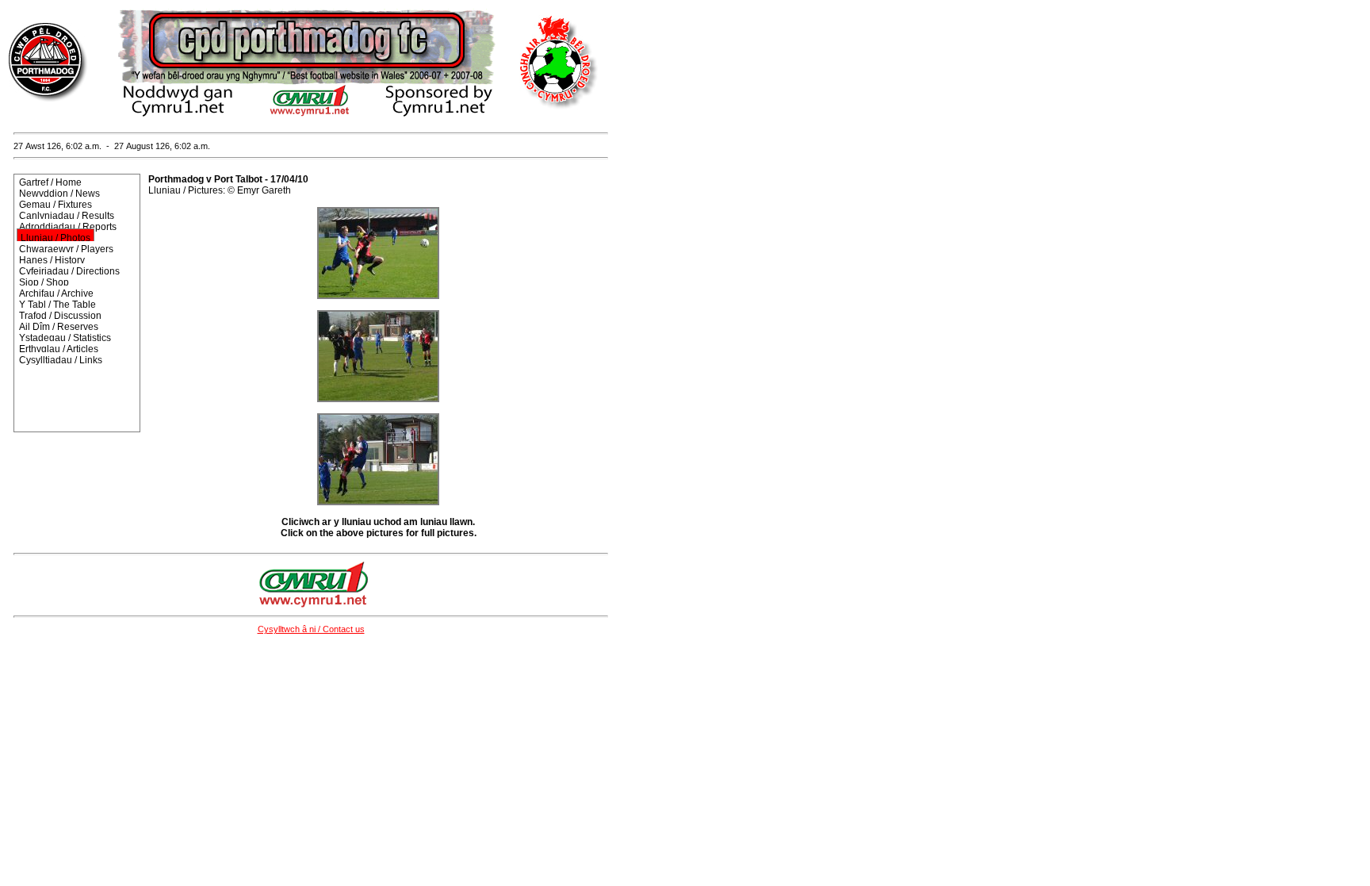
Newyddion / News (59, 193)
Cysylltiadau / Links (60, 360)
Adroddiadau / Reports (68, 226)
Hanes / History (52, 260)
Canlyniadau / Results (66, 215)
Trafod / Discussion (60, 315)
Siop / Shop (44, 282)
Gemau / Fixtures (55, 204)
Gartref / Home (50, 182)
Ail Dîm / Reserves (58, 326)
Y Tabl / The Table (57, 304)
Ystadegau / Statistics (65, 337)
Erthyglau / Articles (58, 349)
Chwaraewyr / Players (66, 249)
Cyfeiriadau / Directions (69, 271)
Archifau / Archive (56, 293)
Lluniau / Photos (55, 238)
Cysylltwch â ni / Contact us (311, 629)
